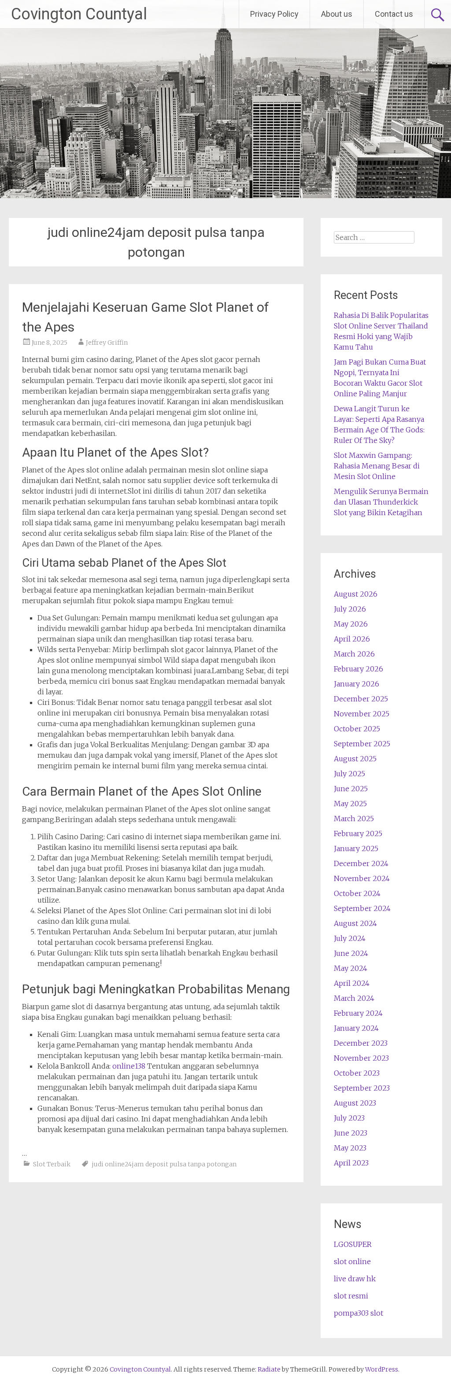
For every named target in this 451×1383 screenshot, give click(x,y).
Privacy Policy (274, 13)
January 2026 (356, 683)
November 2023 (361, 1058)
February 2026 (358, 668)
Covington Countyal (79, 14)
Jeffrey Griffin (107, 343)
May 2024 (350, 968)
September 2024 (362, 908)
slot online (352, 1261)
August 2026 (355, 594)
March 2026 (354, 653)
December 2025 (361, 698)
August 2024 (355, 923)
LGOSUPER (353, 1244)
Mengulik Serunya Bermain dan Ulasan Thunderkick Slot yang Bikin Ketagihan (381, 502)
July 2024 (350, 938)
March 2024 (354, 998)
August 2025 (355, 758)
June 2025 (351, 788)
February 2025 (358, 833)
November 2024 (362, 878)
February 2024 (358, 1013)
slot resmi (351, 1295)
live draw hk (355, 1278)
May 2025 (350, 803)
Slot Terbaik (51, 1164)
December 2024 (361, 863)
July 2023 (349, 1118)
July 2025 (349, 773)
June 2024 (351, 953)
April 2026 (352, 638)
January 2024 (356, 1028)
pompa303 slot (358, 1313)
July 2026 (350, 609)
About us (336, 13)
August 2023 (355, 1103)
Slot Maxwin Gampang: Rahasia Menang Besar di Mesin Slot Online (377, 466)
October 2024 (357, 893)
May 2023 (350, 1147)
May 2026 (351, 624)
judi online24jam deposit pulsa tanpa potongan (164, 1164)
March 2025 (354, 818)
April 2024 (352, 983)
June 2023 (350, 1133)
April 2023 (351, 1162)
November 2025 (361, 713)
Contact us (394, 13)
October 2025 (357, 728)
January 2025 (356, 848)
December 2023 (361, 1043)
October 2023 (357, 1073)
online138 (128, 1066)
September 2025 (362, 743)
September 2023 (362, 1088)
